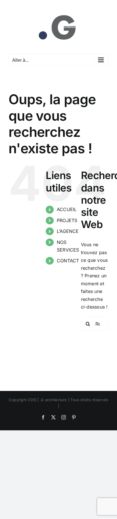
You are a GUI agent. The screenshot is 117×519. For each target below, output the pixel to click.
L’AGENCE (68, 231)
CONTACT (68, 260)
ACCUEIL (67, 209)
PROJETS (67, 220)
